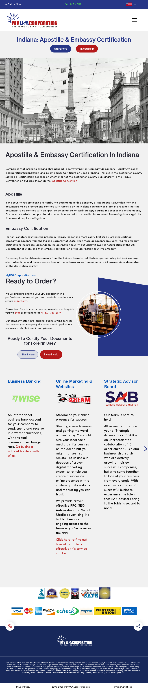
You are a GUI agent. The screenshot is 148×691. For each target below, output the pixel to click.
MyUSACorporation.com (20, 275)
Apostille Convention (64, 181)
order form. (21, 301)
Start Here (60, 48)
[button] (145, 449)
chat (17, 313)
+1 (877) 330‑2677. (51, 313)
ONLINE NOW (73, 4)
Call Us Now (14, 4)
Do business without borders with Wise (23, 451)
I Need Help (87, 48)
